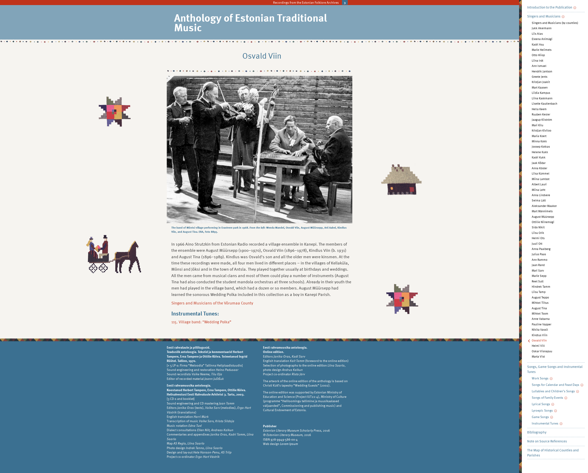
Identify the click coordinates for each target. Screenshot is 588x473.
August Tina (539, 308)
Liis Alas (537, 34)
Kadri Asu (538, 44)
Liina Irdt (537, 60)
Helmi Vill (538, 346)
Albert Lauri (539, 184)
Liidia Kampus (541, 93)
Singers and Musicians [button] (544, 16)
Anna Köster (539, 168)
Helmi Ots (538, 238)
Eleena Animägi (542, 39)
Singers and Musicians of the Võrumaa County (212, 303)
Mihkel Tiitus (540, 303)
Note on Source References (547, 441)
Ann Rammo (539, 260)
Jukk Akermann (541, 28)
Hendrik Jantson (542, 71)
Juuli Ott (537, 243)
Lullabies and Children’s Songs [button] (554, 391)
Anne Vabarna (541, 319)
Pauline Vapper (541, 324)
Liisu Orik (538, 233)
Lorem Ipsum (289, 443)
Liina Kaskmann (542, 98)
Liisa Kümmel (540, 173)
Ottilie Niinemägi (543, 222)
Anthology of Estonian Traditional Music (250, 22)
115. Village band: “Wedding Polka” (201, 322)
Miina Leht (538, 190)
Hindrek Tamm (541, 286)
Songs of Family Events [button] (548, 397)
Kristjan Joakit (541, 82)
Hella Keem (539, 109)
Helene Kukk (540, 152)
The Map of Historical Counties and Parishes (553, 452)
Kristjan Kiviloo (541, 130)
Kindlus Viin (539, 335)
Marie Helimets (541, 50)
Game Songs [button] (541, 416)
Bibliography (536, 432)
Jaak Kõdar (539, 163)
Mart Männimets (542, 211)
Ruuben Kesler (541, 114)
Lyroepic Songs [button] (543, 410)
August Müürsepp (543, 217)
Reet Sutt (537, 281)
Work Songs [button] (540, 378)
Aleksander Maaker (544, 206)
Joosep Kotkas (541, 146)
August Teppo (540, 297)
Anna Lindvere (541, 195)
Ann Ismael (539, 66)
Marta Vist (538, 356)
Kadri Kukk (539, 157)
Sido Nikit (538, 227)
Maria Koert (539, 136)
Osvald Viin (539, 340)
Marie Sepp (539, 276)
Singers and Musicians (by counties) (555, 23)
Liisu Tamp (539, 292)
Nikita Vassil (540, 329)
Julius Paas (539, 254)
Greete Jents (539, 77)
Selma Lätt (539, 200)
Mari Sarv (538, 270)
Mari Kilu (537, 125)
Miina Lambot (540, 179)
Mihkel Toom (540, 313)
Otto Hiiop (538, 55)
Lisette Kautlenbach (544, 103)
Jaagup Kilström (542, 120)
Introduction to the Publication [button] (550, 7)
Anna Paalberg (541, 249)
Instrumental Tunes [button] (545, 423)
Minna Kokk (539, 141)
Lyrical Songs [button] (541, 403)
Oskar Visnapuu (542, 351)
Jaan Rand (538, 265)
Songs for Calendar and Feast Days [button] (556, 384)
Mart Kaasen (540, 87)
